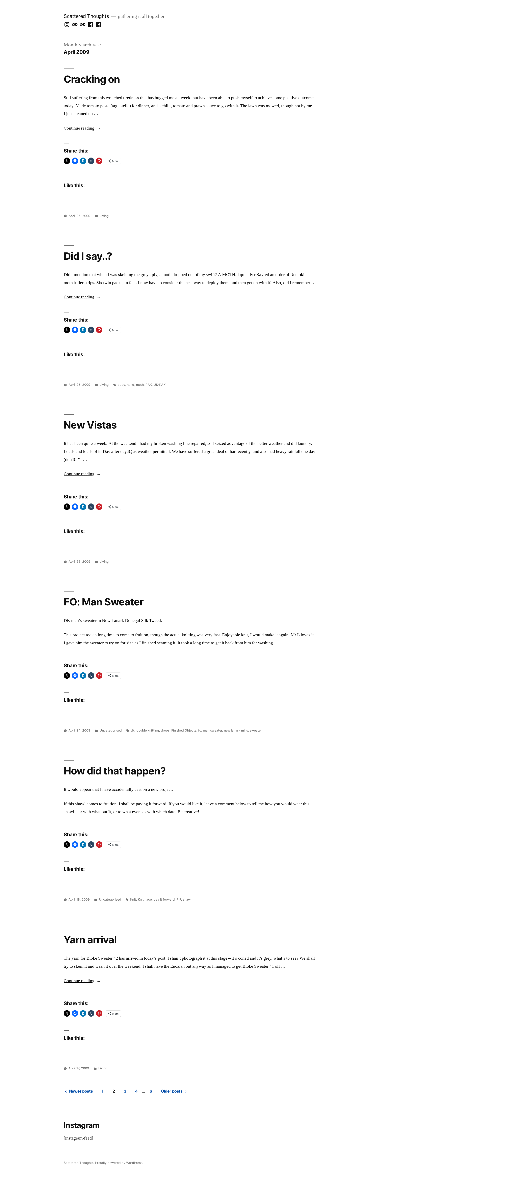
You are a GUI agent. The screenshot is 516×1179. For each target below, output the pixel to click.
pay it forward (164, 899)
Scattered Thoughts (86, 16)
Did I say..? (88, 256)
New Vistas (90, 425)
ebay (121, 385)
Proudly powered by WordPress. (119, 1163)
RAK (149, 385)
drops (165, 730)
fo (199, 730)
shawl (187, 899)
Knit (133, 899)
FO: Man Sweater (104, 602)
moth (140, 385)
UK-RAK (159, 385)
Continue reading (82, 128)
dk (133, 730)
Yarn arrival (90, 940)
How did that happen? (115, 771)
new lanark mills (236, 730)
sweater (256, 730)
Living (104, 216)
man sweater (212, 730)
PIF (179, 899)
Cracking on (92, 79)
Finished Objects (183, 730)
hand (130, 385)
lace (149, 899)
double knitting (147, 730)
